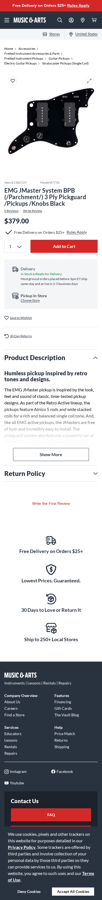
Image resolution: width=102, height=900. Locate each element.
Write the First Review (51, 503)
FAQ (51, 814)
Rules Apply (78, 5)
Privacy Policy (22, 847)
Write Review (32, 211)
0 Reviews (11, 211)
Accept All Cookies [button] (73, 891)
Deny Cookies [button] (29, 891)
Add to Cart (64, 246)
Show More (51, 454)
